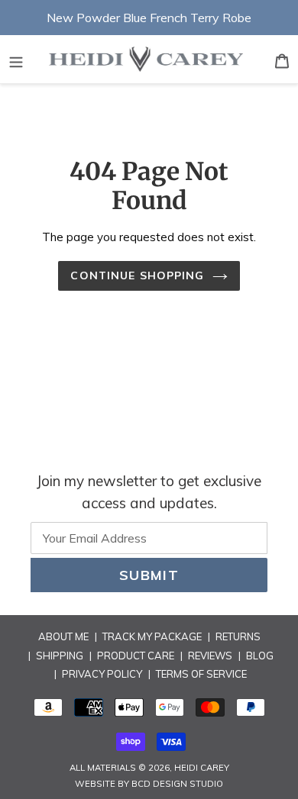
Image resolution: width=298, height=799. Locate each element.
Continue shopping (137, 275)
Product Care (135, 655)
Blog (260, 655)
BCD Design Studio (177, 783)
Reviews (210, 655)
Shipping (59, 655)
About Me (63, 636)
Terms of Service (201, 674)
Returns (238, 636)
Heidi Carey (201, 767)
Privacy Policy (102, 674)
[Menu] (16, 59)
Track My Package (152, 636)
